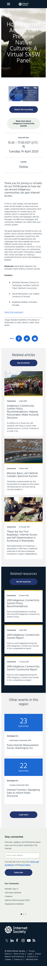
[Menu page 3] (25, 914)
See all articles (23, 363)
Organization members (14, 904)
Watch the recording (23, 109)
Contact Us (31, 956)
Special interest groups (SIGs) (17, 900)
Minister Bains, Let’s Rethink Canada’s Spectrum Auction (23, 467)
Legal (29, 954)
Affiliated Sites (32, 959)
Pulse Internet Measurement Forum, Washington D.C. (23, 735)
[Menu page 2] (23, 914)
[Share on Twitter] (27, 338)
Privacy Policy (24, 865)
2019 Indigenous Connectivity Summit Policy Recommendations (23, 606)
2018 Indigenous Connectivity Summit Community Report (23, 670)
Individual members (13, 892)
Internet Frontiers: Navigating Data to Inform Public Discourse (23, 781)
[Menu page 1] (21, 914)
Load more (23, 814)
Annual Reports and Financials (23, 955)
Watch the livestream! (13, 312)
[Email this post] (35, 338)
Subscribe (18, 872)
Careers (8, 959)
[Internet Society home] (23, 4)
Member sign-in (11, 889)
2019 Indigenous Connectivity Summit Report (23, 639)
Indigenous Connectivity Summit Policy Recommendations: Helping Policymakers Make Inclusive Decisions (23, 403)
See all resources (23, 581)
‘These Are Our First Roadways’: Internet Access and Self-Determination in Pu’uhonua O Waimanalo (23, 528)
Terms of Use (19, 954)
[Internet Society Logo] (16, 930)
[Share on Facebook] (19, 338)
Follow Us (18, 959)
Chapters (8, 896)
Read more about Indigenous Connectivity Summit (23, 124)
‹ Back (11, 339)
